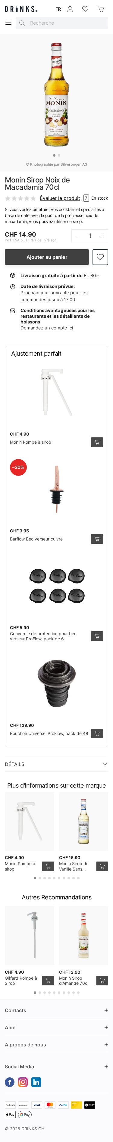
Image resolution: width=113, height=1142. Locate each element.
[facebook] (9, 1082)
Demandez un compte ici (46, 328)
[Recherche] (22, 23)
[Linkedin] (36, 1082)
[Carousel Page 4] (49, 878)
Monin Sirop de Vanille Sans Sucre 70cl (74, 869)
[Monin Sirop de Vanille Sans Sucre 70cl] (83, 821)
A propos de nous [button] (25, 1045)
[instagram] (23, 1082)
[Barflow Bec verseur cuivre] (56, 489)
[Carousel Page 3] (44, 878)
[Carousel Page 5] (54, 878)
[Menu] (8, 23)
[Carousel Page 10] (78, 878)
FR (58, 9)
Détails (14, 764)
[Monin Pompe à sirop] (56, 392)
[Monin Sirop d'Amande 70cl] (83, 935)
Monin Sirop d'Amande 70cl (73, 980)
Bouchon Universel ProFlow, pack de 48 (49, 733)
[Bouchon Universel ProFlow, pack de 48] (56, 684)
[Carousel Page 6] (59, 878)
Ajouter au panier (47, 257)
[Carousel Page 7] (64, 878)
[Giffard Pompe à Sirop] (29, 935)
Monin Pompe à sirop (30, 442)
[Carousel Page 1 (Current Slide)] (54, 155)
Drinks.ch (32, 1128)
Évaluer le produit (60, 198)
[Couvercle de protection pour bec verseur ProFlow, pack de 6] (56, 586)
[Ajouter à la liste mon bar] (100, 257)
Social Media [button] (19, 1067)
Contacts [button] (15, 1010)
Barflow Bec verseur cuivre (36, 538)
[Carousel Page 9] (73, 878)
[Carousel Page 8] (68, 878)
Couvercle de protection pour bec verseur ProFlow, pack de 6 (43, 636)
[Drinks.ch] (21, 9)
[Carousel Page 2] (59, 155)
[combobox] (62, 23)
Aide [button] (10, 1027)
